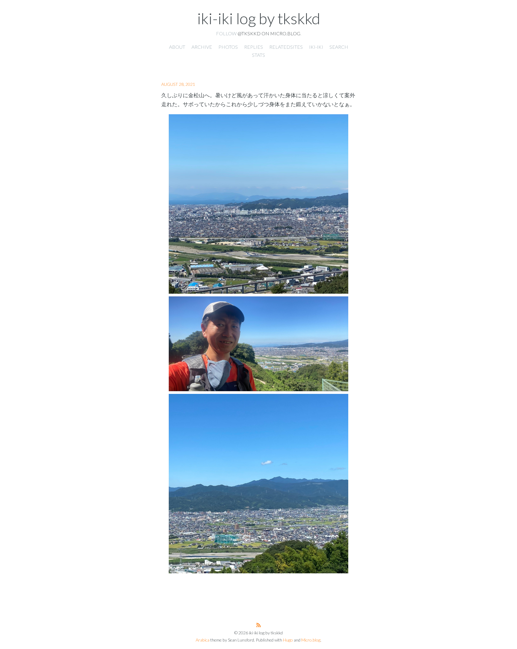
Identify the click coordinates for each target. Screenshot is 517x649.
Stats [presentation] (258, 55)
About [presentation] (177, 47)
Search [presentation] (338, 47)
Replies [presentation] (253, 47)
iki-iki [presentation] (316, 47)
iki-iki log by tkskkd (258, 18)
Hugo (288, 639)
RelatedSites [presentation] (286, 47)
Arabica (202, 639)
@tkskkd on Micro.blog (269, 33)
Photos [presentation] (228, 47)
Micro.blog (310, 639)
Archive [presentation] (201, 47)
